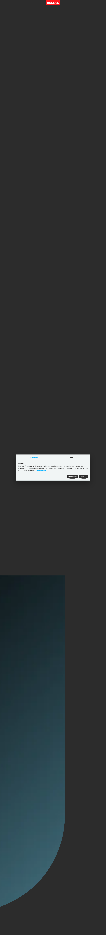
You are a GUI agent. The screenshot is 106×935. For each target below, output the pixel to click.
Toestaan (83, 476)
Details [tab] (71, 457)
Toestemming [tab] (34, 457)
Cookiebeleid (41, 470)
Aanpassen (72, 476)
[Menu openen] (2, 2)
